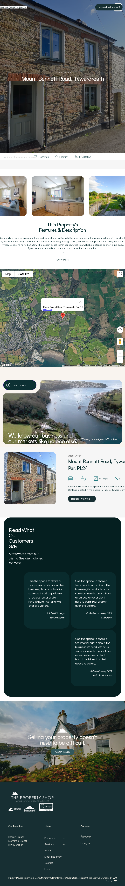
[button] (62, 752)
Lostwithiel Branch (18, 840)
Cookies (23, 877)
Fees (47, 869)
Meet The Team (53, 856)
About (47, 850)
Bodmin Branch (16, 836)
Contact (48, 862)
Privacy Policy (15, 877)
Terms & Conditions (36, 877)
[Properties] (64, 838)
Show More (62, 259)
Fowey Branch (15, 844)
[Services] (64, 844)
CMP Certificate (47, 877)
